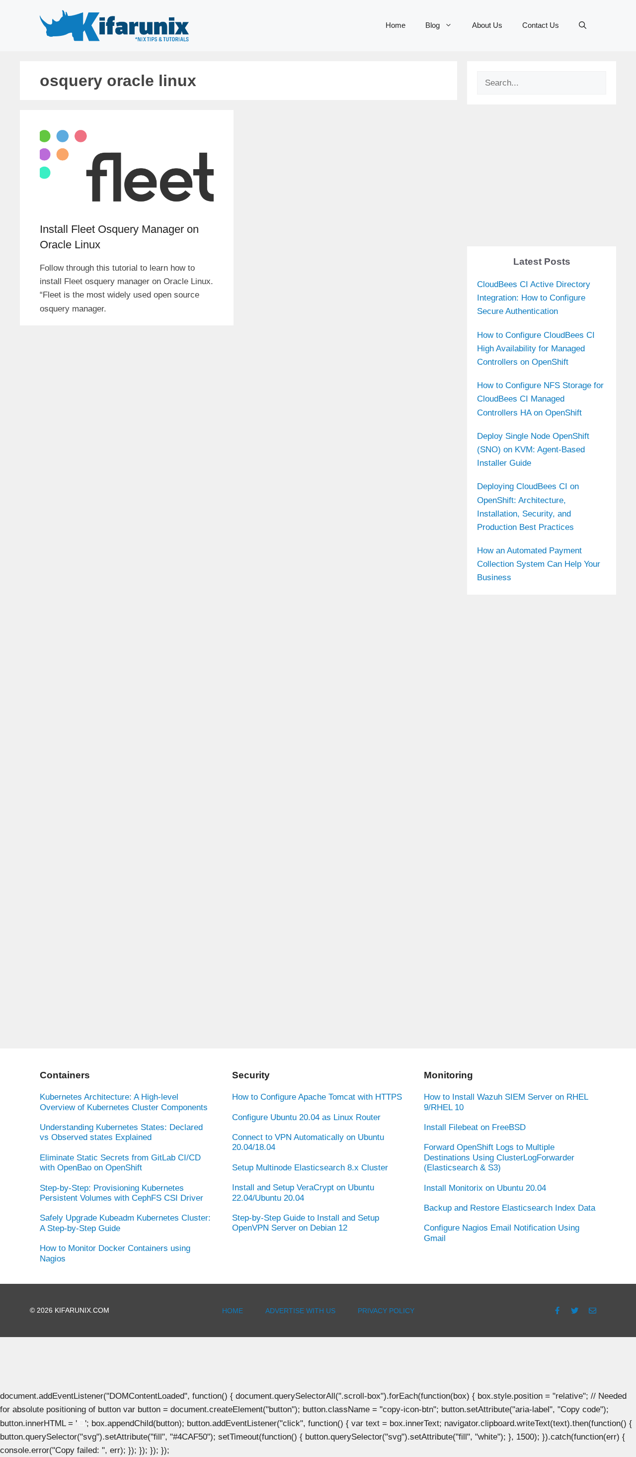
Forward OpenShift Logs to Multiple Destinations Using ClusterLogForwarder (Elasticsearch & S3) (499, 1157)
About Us (487, 25)
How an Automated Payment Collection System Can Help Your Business (538, 564)
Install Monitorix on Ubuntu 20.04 (485, 1188)
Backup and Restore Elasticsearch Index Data (509, 1208)
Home (395, 25)
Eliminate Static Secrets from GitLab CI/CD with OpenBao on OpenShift (120, 1162)
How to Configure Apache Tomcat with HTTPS (317, 1097)
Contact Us (540, 25)
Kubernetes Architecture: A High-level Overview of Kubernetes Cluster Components (124, 1102)
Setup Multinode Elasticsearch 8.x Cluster (310, 1167)
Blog (432, 25)
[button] (582, 25)
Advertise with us (300, 1311)
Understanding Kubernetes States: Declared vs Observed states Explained (121, 1132)
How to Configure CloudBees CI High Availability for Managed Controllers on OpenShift (536, 348)
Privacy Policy (386, 1311)
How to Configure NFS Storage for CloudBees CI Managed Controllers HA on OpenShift (540, 399)
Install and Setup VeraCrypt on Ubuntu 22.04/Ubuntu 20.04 (303, 1192)
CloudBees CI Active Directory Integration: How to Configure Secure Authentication (533, 298)
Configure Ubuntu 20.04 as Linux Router (306, 1117)
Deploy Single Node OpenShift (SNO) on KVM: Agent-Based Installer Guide (533, 449)
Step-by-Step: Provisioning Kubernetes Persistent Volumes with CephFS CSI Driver (121, 1193)
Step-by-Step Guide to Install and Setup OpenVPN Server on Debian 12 (305, 1223)
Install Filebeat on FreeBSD (475, 1127)
